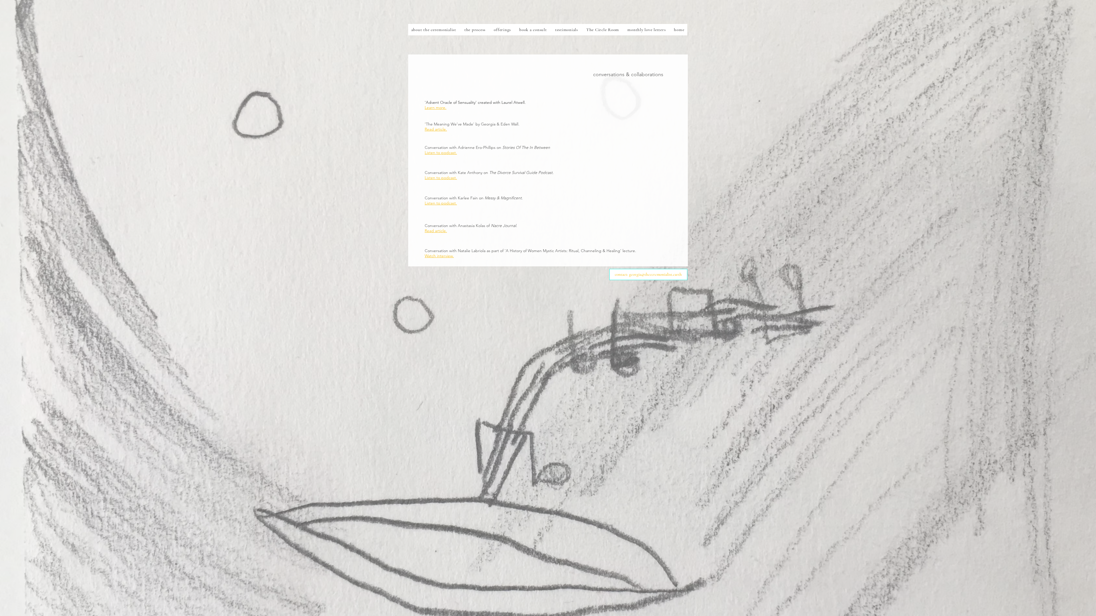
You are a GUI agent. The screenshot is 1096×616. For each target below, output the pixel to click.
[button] (502, 29)
